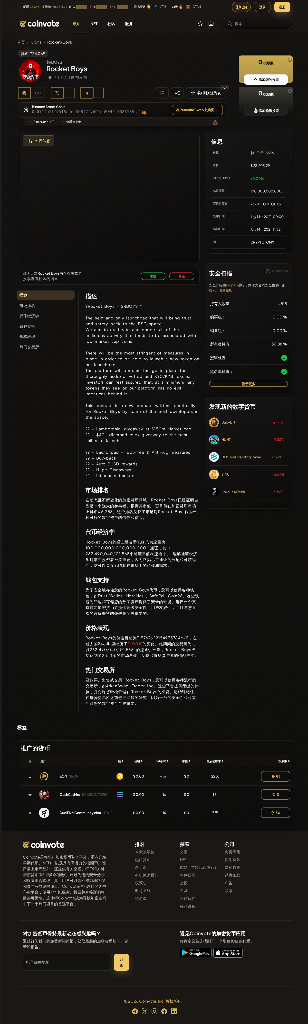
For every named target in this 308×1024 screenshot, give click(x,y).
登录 (262, 7)
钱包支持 (27, 326)
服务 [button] (129, 23)
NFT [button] (94, 23)
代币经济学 (29, 315)
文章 (184, 851)
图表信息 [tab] (42, 140)
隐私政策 (232, 867)
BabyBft (228, 422)
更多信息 (226, 290)
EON (63, 776)
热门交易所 (29, 346)
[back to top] (297, 1013)
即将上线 (143, 890)
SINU (225, 474)
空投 (184, 882)
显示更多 (249, 383)
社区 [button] (111, 23)
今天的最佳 (144, 851)
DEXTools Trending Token (241, 457)
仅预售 (141, 882)
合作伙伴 (187, 898)
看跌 (182, 276)
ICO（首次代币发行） (199, 867)
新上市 (141, 867)
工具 (184, 890)
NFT (183, 859)
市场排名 (27, 305)
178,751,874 (59, 7)
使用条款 (232, 859)
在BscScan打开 (43, 122)
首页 (21, 42)
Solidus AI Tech (233, 491)
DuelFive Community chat (80, 812)
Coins (36, 42)
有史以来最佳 (146, 875)
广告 (228, 882)
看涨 (153, 276)
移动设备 (187, 906)
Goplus (232, 285)
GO (38, 93)
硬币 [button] (77, 23)
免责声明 (232, 851)
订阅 (121, 962)
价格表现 (27, 336)
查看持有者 (73, 122)
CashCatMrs (70, 794)
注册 (282, 7)
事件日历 (187, 875)
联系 (228, 890)
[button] (211, 23)
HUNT (226, 439)
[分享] (177, 93)
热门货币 (143, 859)
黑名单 (141, 898)
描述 (23, 295)
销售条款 (232, 875)
